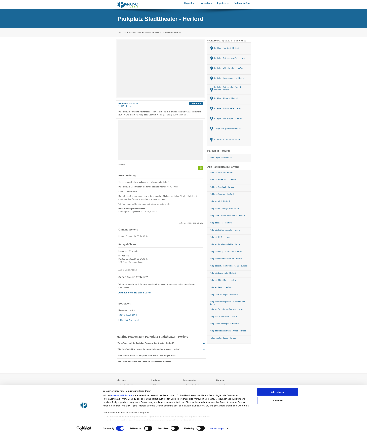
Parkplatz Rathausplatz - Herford (223, 294)
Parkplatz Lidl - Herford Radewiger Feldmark (228, 265)
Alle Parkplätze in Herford (220, 157)
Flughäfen (189, 3)
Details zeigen (217, 428)
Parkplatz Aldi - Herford (219, 201)
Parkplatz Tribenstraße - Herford (223, 316)
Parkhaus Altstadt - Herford (221, 172)
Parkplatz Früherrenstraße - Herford (224, 230)
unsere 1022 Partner (122, 395)
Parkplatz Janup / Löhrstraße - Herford (226, 251)
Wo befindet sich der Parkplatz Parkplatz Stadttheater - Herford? (146, 343)
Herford (148, 33)
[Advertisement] (160, 140)
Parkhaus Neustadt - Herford (221, 187)
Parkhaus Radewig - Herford (221, 194)
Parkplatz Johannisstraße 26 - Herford (225, 258)
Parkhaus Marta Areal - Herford (222, 179)
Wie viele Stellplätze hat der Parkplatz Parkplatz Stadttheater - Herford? (149, 349)
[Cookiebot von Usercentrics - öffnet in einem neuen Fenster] (83, 428)
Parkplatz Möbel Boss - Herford (222, 280)
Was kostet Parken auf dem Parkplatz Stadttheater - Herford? (144, 361)
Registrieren (222, 3)
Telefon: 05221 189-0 (127, 315)
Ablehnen (278, 400)
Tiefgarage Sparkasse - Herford (222, 338)
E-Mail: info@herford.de (129, 320)
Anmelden (206, 3)
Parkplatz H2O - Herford (219, 237)
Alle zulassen (277, 392)
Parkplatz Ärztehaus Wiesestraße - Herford (227, 330)
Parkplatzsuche (135, 33)
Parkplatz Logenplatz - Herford (222, 273)
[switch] (148, 428)
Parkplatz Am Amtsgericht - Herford (224, 208)
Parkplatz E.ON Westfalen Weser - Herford (227, 215)
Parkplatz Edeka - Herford (220, 222)
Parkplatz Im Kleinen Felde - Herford (225, 244)
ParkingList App (242, 3)
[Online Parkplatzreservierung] (128, 4)
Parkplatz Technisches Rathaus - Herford (226, 309)
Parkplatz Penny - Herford (220, 287)
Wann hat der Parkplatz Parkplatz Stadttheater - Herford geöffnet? (147, 355)
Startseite (122, 33)
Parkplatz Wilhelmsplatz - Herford (224, 323)
